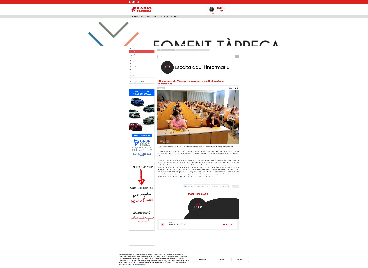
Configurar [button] (202, 260)
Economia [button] (133, 61)
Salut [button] (131, 73)
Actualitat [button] (133, 52)
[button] (130, 2)
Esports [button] (132, 64)
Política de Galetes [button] (139, 265)
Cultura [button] (132, 58)
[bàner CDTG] (141, 184)
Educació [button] (133, 49)
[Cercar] (237, 56)
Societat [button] (132, 76)
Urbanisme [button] (133, 79)
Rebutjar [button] (221, 260)
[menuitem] (135, 16)
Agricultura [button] (133, 55)
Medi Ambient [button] (134, 67)
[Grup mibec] (141, 123)
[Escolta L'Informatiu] (198, 67)
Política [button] (132, 70)
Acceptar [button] (240, 260)
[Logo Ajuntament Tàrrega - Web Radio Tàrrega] (144, 238)
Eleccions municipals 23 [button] (137, 82)
